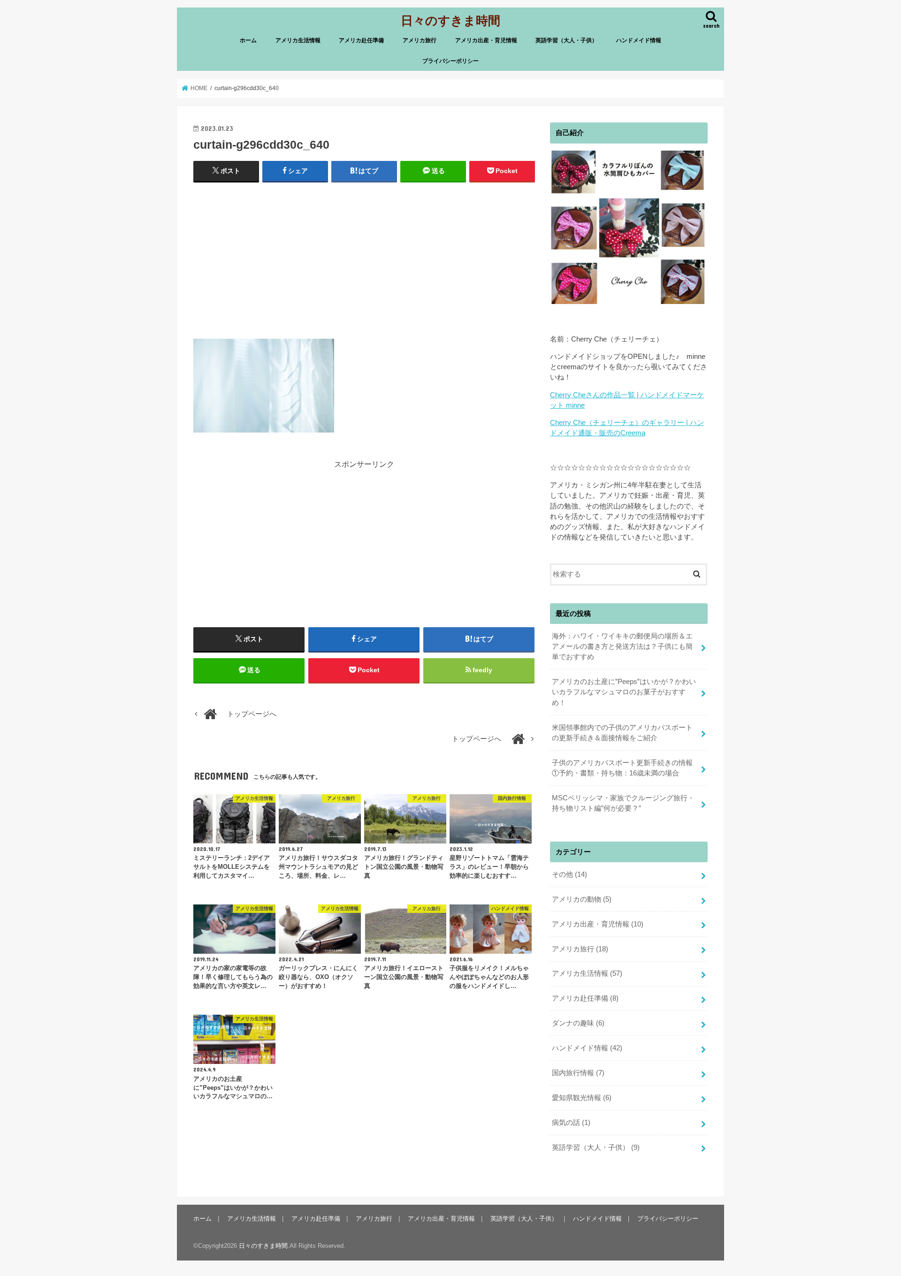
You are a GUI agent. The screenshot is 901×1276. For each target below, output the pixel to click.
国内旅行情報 (578, 1073)
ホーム (248, 40)
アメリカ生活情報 (298, 40)
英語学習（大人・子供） (566, 40)
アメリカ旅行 (419, 40)
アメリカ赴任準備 (361, 40)
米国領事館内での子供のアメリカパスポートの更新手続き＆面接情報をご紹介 (622, 733)
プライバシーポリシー (450, 61)
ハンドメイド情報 (638, 40)
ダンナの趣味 (578, 1023)
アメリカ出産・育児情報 (486, 40)
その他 (569, 874)
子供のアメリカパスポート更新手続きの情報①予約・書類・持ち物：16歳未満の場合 (622, 768)
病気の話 (571, 1122)
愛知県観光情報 (581, 1097)
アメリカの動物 (581, 899)
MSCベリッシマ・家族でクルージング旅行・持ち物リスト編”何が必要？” (623, 803)
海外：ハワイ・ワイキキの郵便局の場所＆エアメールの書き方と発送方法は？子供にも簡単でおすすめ (622, 646)
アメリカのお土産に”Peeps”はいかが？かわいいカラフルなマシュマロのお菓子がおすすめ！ (624, 692)
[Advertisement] (364, 258)
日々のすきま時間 (450, 20)
